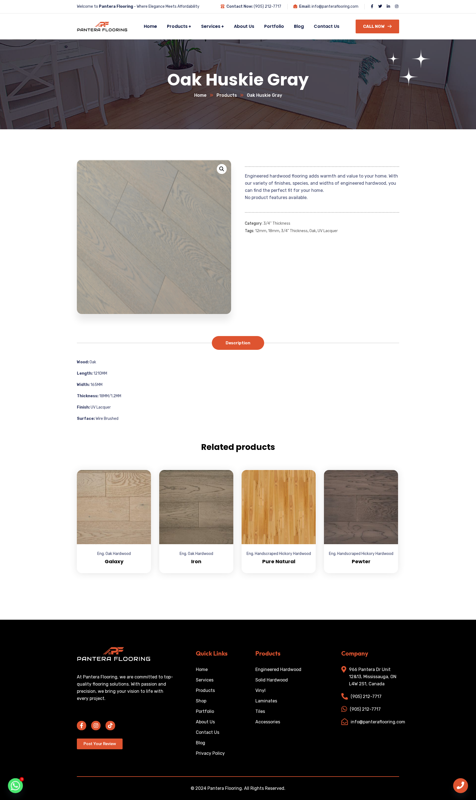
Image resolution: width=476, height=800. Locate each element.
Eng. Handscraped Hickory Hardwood (279, 553)
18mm (273, 231)
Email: (305, 6)
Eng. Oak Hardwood (114, 553)
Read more (139, 470)
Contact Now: (239, 6)
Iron (196, 561)
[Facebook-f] (81, 725)
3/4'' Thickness (276, 223)
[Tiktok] (110, 725)
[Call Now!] (460, 785)
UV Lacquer (328, 231)
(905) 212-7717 (267, 6)
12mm (260, 231)
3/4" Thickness (294, 231)
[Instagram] (96, 725)
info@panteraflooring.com (335, 6)
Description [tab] (238, 342)
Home (200, 95)
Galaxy (114, 561)
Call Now (373, 26)
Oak (312, 231)
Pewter (361, 561)
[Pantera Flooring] (99, 26)
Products (227, 95)
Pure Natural (278, 561)
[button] (222, 169)
